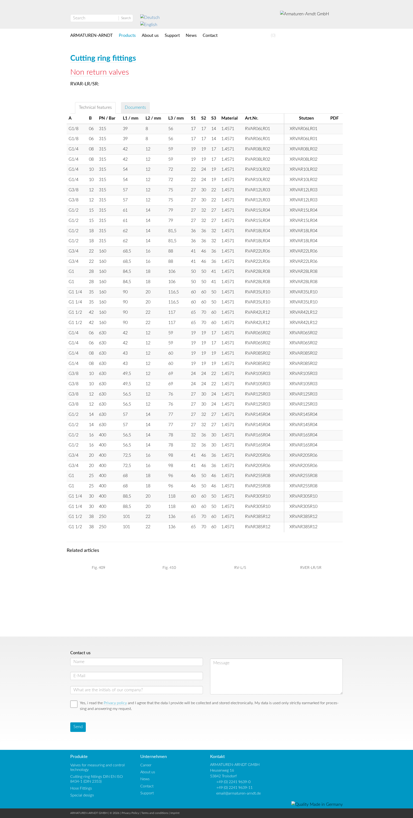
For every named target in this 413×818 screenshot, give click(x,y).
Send (78, 727)
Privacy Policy (130, 813)
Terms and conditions (154, 813)
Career (146, 765)
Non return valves (99, 72)
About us (150, 35)
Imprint (174, 813)
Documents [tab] (135, 107)
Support (172, 35)
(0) (273, 35)
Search (126, 18)
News (191, 35)
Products (127, 35)
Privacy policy (115, 703)
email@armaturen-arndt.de (238, 793)
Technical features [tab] (95, 107)
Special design (82, 795)
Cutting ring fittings (103, 58)
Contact (210, 35)
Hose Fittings (81, 788)
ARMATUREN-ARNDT (91, 35)
